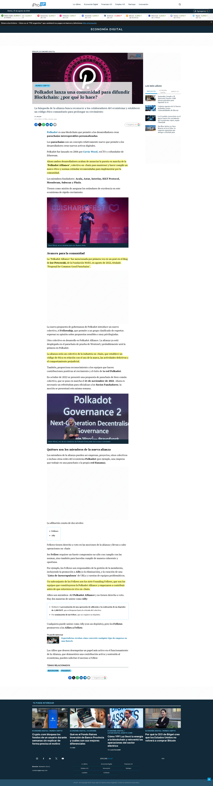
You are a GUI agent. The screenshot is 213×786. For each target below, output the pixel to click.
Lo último (77, 4)
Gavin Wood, (90, 151)
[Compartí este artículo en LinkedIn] (47, 124)
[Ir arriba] (209, 779)
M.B (73, 748)
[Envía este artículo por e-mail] (55, 124)
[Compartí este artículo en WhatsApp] (43, 124)
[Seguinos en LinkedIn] (50, 759)
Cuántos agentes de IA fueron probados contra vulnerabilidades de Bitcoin (169, 108)
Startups (131, 4)
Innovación (143, 4)
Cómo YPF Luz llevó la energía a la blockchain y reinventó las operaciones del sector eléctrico (125, 741)
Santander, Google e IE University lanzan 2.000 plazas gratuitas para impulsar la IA (167, 99)
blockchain (53, 671)
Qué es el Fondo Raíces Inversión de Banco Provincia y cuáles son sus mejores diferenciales (87, 739)
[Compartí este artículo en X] (39, 124)
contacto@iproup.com (39, 770)
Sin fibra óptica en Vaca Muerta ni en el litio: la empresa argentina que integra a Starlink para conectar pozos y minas (167, 130)
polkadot (65, 671)
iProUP (39, 116)
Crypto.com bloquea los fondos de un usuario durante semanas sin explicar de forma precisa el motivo (49, 739)
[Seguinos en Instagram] (37, 759)
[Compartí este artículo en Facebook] (36, 124)
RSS (163, 758)
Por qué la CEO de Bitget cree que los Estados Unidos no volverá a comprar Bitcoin (162, 737)
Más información (90, 23)
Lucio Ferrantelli (115, 750)
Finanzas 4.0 (106, 4)
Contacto (106, 772)
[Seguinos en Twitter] (56, 759)
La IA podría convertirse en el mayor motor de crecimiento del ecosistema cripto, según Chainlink (169, 119)
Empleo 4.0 (120, 4)
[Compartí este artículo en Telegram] (51, 124)
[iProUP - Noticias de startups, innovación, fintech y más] (38, 4)
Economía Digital (91, 4)
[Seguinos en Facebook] (43, 759)
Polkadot (52, 132)
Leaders (84, 772)
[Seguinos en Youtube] (63, 759)
